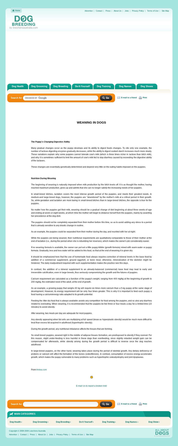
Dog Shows (147, 86)
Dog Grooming (39, 86)
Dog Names (125, 86)
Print (144, 98)
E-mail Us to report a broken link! (91, 386)
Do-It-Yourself (82, 86)
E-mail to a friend (129, 98)
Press (108, 11)
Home (17, 10)
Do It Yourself (85, 422)
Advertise (89, 11)
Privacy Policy (138, 11)
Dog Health (18, 86)
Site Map (165, 11)
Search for (16, 98)
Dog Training (104, 86)
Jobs (127, 11)
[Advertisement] (89, 57)
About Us (118, 11)
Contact (99, 11)
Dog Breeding (60, 86)
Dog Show (153, 422)
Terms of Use (153, 11)
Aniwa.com (41, 369)
